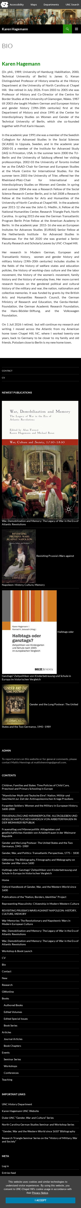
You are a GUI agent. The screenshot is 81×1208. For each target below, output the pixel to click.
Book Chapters (12, 1045)
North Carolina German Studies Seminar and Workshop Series (38, 1124)
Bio (4, 964)
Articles (6, 1032)
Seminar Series (12, 1059)
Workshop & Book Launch (17, 951)
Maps (34, 4)
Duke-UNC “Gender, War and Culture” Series (28, 1117)
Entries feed (9, 1172)
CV (3, 377)
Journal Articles (13, 1039)
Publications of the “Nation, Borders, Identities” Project (34, 896)
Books (5, 998)
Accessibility (17, 4)
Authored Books (13, 1005)
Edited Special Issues (16, 1018)
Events (6, 1052)
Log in (5, 1166)
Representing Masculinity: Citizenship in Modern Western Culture (40, 903)
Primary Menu (76, 28)
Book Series (10, 1025)
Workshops (10, 1066)
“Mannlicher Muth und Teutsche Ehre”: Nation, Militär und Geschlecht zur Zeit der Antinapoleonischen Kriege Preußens (37, 797)
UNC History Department (17, 1104)
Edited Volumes (13, 1011)
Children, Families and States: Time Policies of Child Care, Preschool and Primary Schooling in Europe (35, 787)
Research (7, 984)
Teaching (7, 1079)
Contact (7, 370)
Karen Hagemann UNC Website (20, 1111)
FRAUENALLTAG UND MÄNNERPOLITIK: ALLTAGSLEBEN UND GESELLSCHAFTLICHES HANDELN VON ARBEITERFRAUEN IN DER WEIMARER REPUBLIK (39, 819)
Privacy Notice (40, 1192)
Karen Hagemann (15, 29)
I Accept (40, 1200)
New (4, 978)
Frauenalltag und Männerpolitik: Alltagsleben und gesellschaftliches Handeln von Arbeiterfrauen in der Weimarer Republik (39, 833)
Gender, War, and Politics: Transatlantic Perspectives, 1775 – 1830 (40, 853)
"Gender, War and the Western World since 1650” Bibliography (38, 1131)
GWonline (8, 991)
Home (5, 880)
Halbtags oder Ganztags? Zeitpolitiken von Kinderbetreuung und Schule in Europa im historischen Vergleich (39, 871)
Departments (51, 4)
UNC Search (72, 4)
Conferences (11, 1072)
